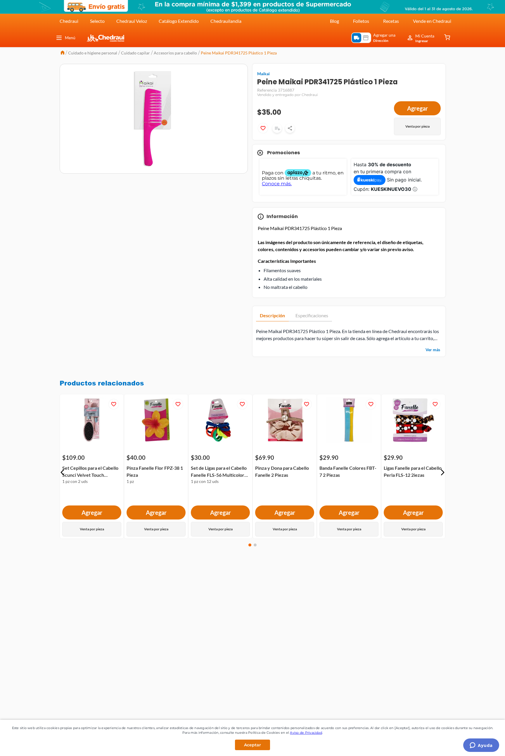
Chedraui (69, 21)
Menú (70, 37)
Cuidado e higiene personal (92, 52)
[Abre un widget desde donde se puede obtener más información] (481, 745)
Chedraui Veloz (131, 21)
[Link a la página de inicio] (62, 53)
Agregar (417, 108)
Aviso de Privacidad (306, 733)
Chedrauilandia (225, 21)
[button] (62, 472)
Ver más (433, 349)
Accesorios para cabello (175, 52)
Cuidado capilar (135, 52)
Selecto (97, 21)
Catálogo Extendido (179, 21)
